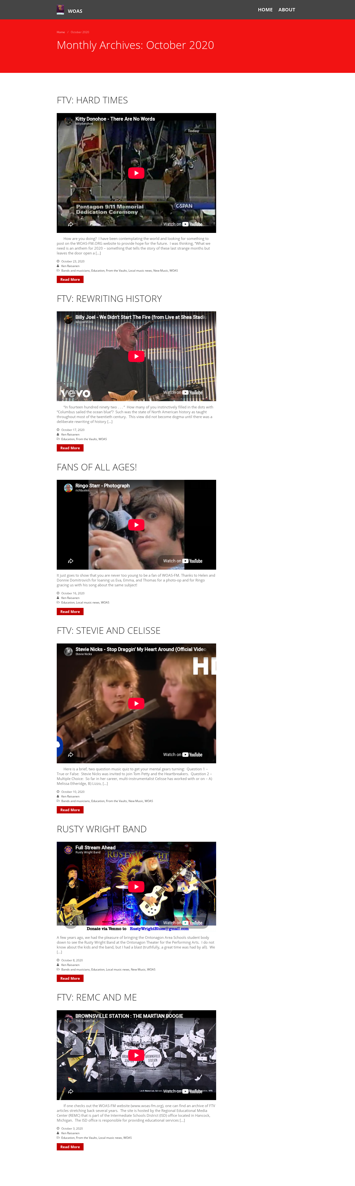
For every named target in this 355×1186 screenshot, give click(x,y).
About (286, 9)
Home (265, 9)
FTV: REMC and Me (97, 997)
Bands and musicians (75, 270)
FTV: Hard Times (92, 99)
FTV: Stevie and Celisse (109, 630)
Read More (70, 279)
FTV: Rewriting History (109, 298)
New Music (160, 270)
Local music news (140, 270)
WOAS (75, 11)
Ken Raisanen (70, 266)
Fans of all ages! (97, 466)
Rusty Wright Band (102, 828)
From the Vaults (116, 270)
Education (98, 270)
